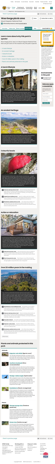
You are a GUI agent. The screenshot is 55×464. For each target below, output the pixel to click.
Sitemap (42, 451)
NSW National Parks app (7, 445)
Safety (12, 1)
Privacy (41, 447)
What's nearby (20, 28)
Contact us (30, 448)
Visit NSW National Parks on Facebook (3, 461)
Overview (4, 28)
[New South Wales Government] (45, 455)
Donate (41, 454)
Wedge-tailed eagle (16, 375)
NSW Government (27, 461)
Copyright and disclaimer (43, 449)
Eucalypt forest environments (47, 78)
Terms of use (43, 445)
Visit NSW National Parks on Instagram (6, 461)
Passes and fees (44, 1)
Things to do (11, 11)
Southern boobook (16, 363)
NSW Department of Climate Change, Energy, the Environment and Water (7, 452)
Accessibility (43, 443)
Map (35, 28)
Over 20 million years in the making (13, 59)
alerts (47, 28)
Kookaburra (14, 388)
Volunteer (37, 1)
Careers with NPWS (19, 447)
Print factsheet (42, 13)
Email (51, 13)
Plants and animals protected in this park (15, 61)
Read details (47, 42)
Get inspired (17, 1)
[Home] (4, 8)
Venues (50, 1)
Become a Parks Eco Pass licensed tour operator (20, 449)
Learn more (28, 28)
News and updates (32, 447)
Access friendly (24, 1)
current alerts (23, 23)
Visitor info (12, 28)
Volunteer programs (19, 445)
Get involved (17, 453)
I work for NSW (36, 461)
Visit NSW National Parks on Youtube (9, 461)
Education (31, 1)
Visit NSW (4, 448)
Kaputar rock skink (16, 353)
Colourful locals (7, 54)
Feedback (30, 450)
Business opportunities (20, 451)
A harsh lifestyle (7, 48)
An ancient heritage (8, 51)
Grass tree (13, 422)
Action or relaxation (8, 56)
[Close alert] (52, 32)
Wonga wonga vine (16, 405)
